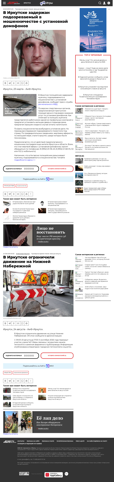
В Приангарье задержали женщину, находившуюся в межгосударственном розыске (58, 210)
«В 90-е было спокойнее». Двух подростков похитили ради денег (96, 287)
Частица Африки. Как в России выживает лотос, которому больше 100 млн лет (97, 259)
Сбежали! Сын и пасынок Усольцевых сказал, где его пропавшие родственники (98, 118)
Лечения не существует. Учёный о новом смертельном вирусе (96, 109)
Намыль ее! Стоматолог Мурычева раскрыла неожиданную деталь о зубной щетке (97, 296)
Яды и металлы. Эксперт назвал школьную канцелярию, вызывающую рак (96, 140)
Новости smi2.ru (10, 247)
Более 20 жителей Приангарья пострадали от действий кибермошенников (23, 210)
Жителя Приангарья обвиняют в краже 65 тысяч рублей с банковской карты (24, 217)
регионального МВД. (48, 104)
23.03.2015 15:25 (8, 9)
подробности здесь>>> (24, 160)
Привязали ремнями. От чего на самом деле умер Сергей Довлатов (96, 159)
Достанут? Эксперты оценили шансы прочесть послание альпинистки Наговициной (98, 147)
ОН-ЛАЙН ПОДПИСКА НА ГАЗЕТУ (97, 441)
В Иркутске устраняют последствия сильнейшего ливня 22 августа (93, 88)
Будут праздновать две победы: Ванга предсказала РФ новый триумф (95, 189)
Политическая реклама (65, 441)
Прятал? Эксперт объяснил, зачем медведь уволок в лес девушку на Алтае (97, 274)
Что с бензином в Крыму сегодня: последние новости (95, 174)
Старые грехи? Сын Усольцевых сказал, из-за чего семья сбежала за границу (97, 266)
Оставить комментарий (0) (57, 168)
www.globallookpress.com (12, 318)
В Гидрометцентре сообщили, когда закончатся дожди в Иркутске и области (93, 79)
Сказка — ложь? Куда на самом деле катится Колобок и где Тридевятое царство (93, 70)
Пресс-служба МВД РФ (11, 78)
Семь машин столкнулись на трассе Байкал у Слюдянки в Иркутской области (23, 397)
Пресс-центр (80, 441)
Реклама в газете (48, 441)
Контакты (20, 441)
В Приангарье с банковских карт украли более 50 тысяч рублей (24, 202)
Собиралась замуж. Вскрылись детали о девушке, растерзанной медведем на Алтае (96, 281)
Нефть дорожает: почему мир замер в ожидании (97, 166)
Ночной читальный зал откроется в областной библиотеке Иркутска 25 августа (59, 397)
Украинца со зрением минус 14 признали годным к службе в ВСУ (96, 181)
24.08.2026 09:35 (8, 254)
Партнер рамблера (36, 473)
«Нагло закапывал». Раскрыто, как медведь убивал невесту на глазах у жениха (97, 132)
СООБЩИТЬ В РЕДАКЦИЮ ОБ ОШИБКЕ (29, 443)
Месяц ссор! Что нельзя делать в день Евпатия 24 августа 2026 (93, 61)
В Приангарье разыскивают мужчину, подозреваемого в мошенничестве (58, 203)
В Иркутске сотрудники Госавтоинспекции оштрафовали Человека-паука (93, 97)
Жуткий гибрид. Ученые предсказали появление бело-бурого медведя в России (98, 125)
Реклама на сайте (33, 441)
